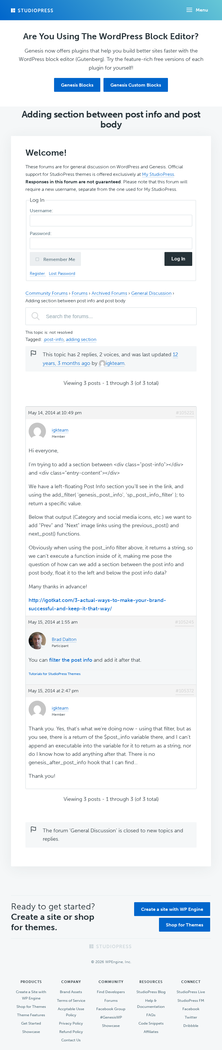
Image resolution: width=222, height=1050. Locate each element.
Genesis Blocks (77, 85)
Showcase (31, 1032)
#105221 (185, 412)
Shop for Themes (184, 925)
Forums (80, 293)
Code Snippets (151, 1023)
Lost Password (62, 273)
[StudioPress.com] (32, 10)
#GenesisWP (111, 1017)
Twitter (191, 1017)
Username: (42, 210)
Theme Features (31, 1015)
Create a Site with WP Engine (31, 995)
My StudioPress (158, 174)
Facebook (190, 1009)
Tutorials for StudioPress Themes (54, 674)
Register (38, 273)
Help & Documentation (151, 1003)
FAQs (151, 1015)
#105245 (184, 622)
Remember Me (58, 259)
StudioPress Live (191, 992)
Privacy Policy (71, 1023)
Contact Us (71, 1040)
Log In (178, 258)
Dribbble (190, 1025)
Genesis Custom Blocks (135, 85)
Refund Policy (71, 1032)
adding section (81, 339)
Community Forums (46, 293)
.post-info (53, 339)
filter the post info (70, 660)
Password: (41, 233)
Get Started (31, 1023)
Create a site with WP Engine (172, 909)
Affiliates (151, 1032)
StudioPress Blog (151, 992)
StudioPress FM (190, 1000)
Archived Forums (109, 293)
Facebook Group (110, 1009)
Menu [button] (202, 10)
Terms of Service (71, 1000)
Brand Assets (71, 992)
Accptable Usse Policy (71, 1012)
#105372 (184, 690)
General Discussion (151, 293)
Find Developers (111, 992)
